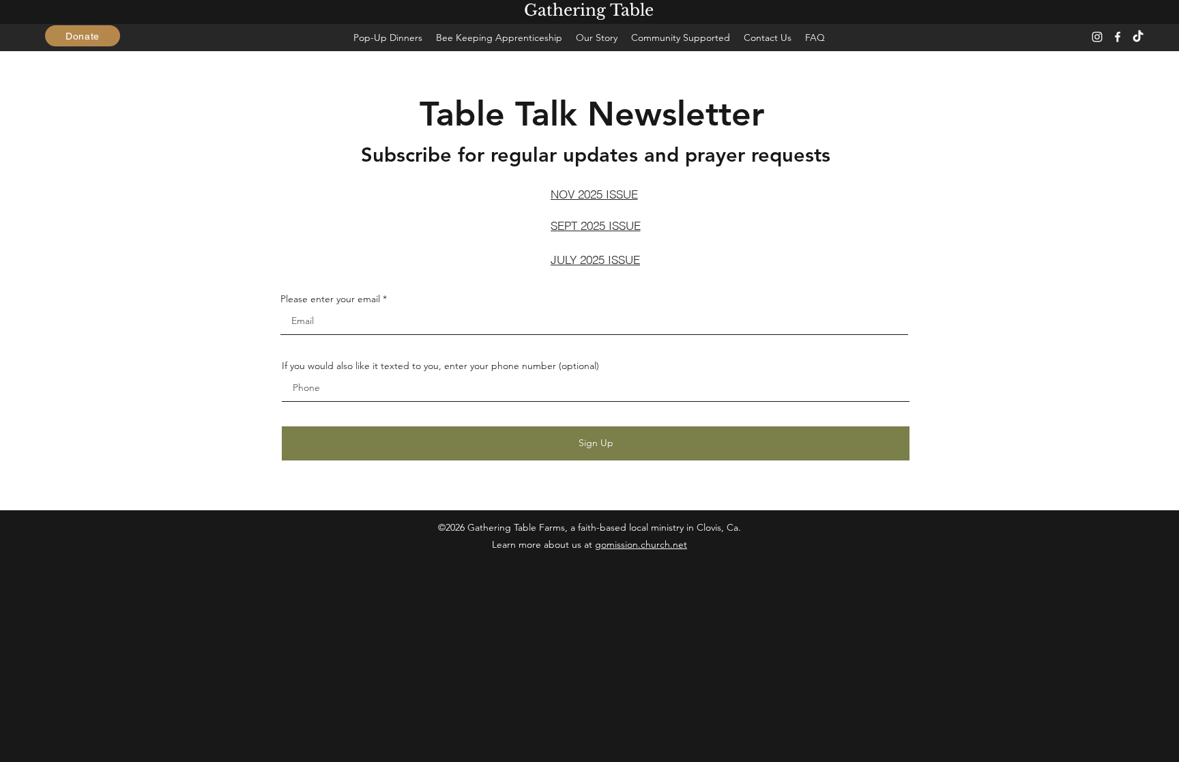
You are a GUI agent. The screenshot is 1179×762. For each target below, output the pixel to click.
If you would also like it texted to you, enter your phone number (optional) (440, 365)
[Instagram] (1097, 37)
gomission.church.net (641, 544)
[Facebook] (1117, 37)
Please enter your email (330, 299)
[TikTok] (1138, 37)
